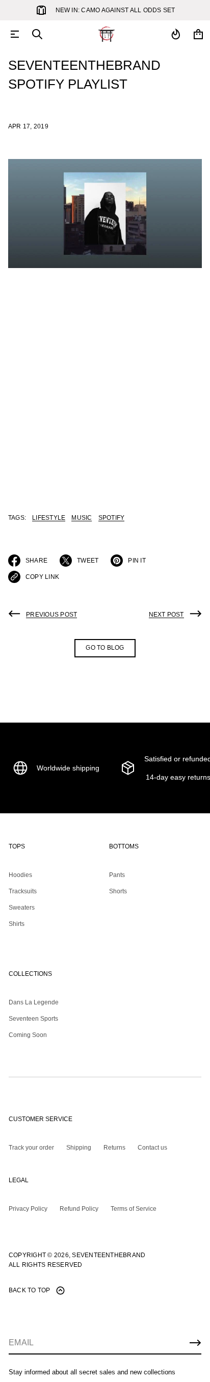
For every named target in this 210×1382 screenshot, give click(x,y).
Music (81, 517)
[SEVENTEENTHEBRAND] (106, 34)
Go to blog (105, 647)
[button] (37, 34)
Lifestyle (48, 517)
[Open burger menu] (15, 34)
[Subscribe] (195, 1343)
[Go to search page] (37, 34)
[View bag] (198, 34)
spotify (111, 517)
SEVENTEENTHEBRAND (108, 1255)
